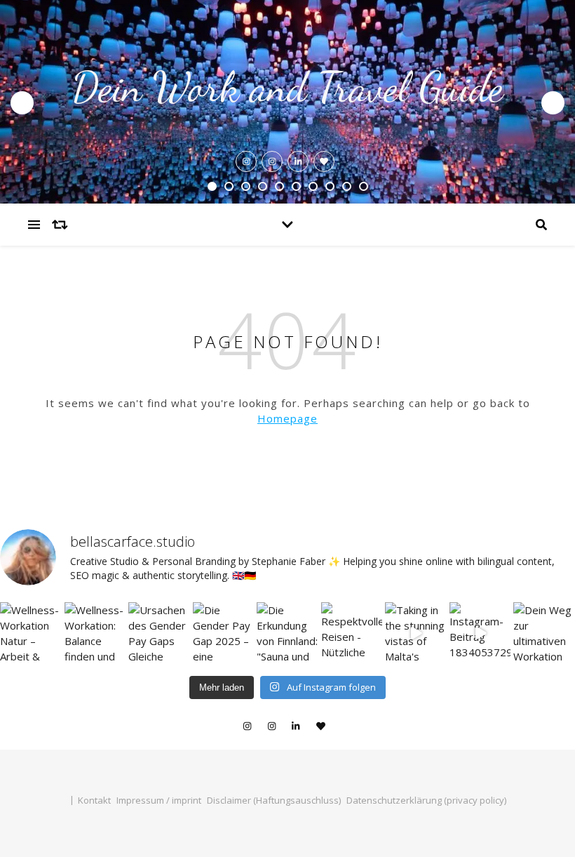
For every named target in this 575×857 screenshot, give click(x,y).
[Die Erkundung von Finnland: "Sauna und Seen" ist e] (287, 633)
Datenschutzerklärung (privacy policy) (426, 800)
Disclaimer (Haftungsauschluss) (274, 800)
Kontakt (94, 800)
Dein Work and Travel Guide (287, 87)
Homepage (287, 418)
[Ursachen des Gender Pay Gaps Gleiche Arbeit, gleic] (159, 633)
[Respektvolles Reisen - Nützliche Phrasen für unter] (352, 633)
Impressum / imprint (158, 800)
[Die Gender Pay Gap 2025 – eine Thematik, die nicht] (224, 633)
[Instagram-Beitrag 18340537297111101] (480, 633)
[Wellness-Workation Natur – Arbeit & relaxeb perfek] (31, 633)
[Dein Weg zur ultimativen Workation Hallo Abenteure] (544, 633)
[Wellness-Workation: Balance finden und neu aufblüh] (95, 633)
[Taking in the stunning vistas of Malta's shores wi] (416, 633)
